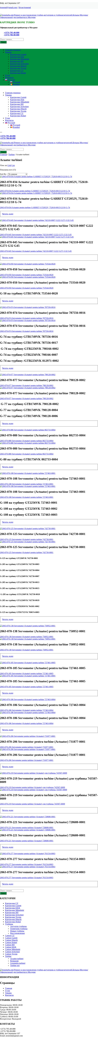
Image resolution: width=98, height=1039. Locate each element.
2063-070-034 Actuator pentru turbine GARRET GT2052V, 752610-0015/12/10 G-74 (35, 191)
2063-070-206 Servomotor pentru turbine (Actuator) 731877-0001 (26, 747)
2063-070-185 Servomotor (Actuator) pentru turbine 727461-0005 (26, 673)
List (13, 165)
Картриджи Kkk (17, 57)
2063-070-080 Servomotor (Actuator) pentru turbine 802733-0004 (26, 441)
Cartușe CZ (9, 935)
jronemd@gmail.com (8, 7)
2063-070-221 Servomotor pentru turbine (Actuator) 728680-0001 (26, 827)
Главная (3, 154)
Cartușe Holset (11, 942)
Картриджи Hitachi (18, 66)
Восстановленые (17, 933)
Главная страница (13, 50)
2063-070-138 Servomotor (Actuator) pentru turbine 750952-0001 (26, 637)
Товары (8, 52)
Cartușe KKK (10, 947)
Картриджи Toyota (18, 68)
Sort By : (3, 174)
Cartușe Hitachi (11, 940)
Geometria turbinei (17, 963)
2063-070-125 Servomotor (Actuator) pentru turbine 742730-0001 (26, 539)
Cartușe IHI (10, 945)
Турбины (9, 924)
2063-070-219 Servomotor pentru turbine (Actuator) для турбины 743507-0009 (32, 787)
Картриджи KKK (12, 908)
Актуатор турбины (18, 926)
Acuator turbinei (16, 958)
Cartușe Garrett (11, 938)
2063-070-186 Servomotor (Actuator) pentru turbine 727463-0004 (26, 710)
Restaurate (14, 961)
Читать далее (7, 214)
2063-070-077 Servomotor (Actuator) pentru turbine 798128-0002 (26, 385)
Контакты (9, 77)
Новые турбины (17, 931)
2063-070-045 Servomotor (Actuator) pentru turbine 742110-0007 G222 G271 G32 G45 (36, 235)
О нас (7, 75)
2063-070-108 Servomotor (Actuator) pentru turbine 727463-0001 (26, 484)
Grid (9, 165)
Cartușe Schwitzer (12, 952)
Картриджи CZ (16, 70)
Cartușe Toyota (11, 954)
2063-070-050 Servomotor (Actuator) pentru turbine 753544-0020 (26, 275)
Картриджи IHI (16, 61)
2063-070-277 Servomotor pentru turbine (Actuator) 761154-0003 (26, 864)
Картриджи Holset (18, 73)
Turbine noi (15, 965)
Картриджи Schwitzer (19, 64)
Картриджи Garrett (18, 54)
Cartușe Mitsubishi (12, 949)
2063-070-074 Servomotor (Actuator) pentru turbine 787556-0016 (26, 318)
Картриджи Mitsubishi (19, 59)
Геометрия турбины (18, 929)
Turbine (11, 154)
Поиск (3, 42)
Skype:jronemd (25, 7)
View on (3, 165)
